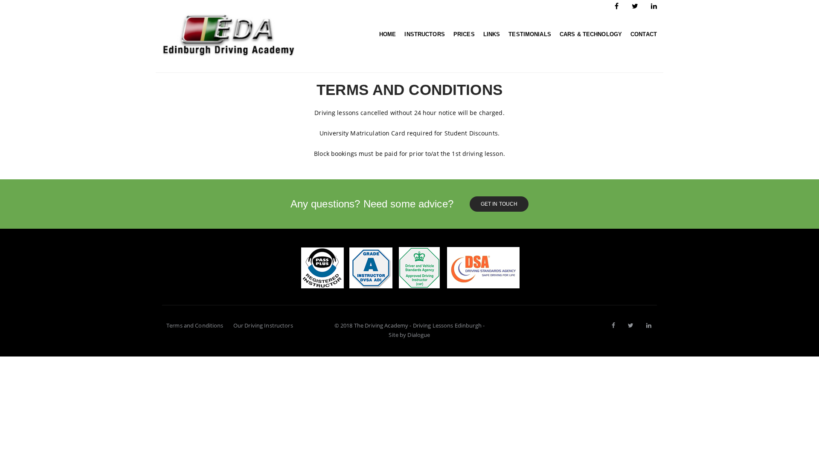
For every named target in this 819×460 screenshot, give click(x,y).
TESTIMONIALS (529, 34)
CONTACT (643, 34)
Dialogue (418, 335)
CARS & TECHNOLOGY (591, 34)
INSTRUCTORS (424, 34)
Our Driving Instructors (263, 325)
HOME (387, 34)
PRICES (464, 34)
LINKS (491, 34)
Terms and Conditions (195, 325)
